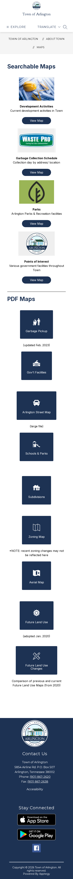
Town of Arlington (23, 39)
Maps (40, 47)
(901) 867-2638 (37, 781)
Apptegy (44, 873)
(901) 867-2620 (40, 776)
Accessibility (35, 789)
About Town (55, 39)
